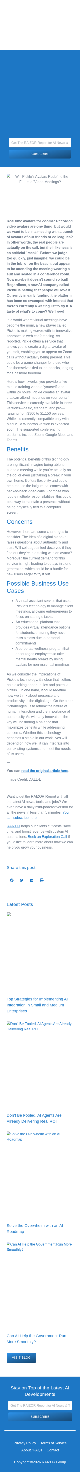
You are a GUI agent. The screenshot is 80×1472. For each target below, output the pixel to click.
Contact (53, 1450)
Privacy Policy (25, 1443)
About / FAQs (31, 1450)
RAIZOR (13, 826)
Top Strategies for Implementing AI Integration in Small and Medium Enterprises (37, 1005)
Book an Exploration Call (47, 837)
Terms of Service (53, 1443)
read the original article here (44, 771)
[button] (12, 880)
